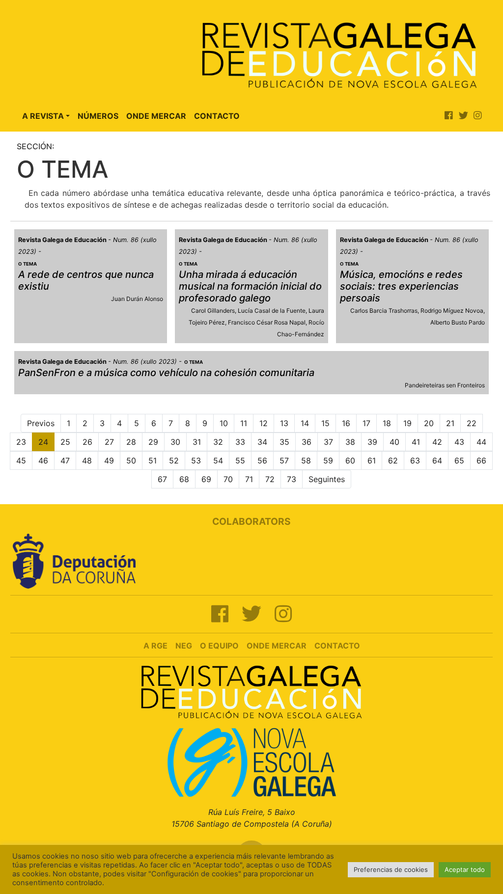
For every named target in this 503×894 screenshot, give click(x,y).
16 (346, 423)
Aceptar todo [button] (465, 869)
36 (306, 442)
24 (43, 442)
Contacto (217, 116)
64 (437, 460)
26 (87, 442)
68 (184, 479)
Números (98, 116)
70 (228, 479)
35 (284, 442)
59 (328, 460)
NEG (183, 645)
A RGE (155, 645)
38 (350, 442)
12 (263, 423)
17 (366, 423)
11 (243, 423)
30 (175, 442)
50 (131, 460)
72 (270, 479)
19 (407, 423)
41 (416, 442)
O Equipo (219, 645)
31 (197, 442)
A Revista (43, 116)
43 (459, 442)
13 (284, 423)
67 (162, 479)
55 (240, 460)
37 (328, 442)
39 (372, 442)
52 (174, 460)
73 (291, 479)
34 (262, 442)
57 (284, 460)
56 (262, 460)
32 (218, 442)
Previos (41, 423)
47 (65, 460)
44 (481, 442)
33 (240, 442)
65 (459, 460)
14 (305, 423)
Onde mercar (277, 645)
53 (196, 460)
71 (249, 479)
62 (393, 460)
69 (206, 479)
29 (153, 442)
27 (109, 442)
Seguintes (326, 479)
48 (87, 460)
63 (415, 460)
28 (131, 442)
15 (325, 423)
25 (65, 442)
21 (450, 423)
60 (350, 460)
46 (43, 460)
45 (21, 460)
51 (152, 460)
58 (306, 460)
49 (109, 460)
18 (387, 423)
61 (371, 460)
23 (21, 442)
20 (429, 423)
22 (471, 423)
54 (218, 460)
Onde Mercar (156, 116)
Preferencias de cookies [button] (391, 869)
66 (481, 460)
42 (437, 442)
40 (394, 442)
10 (224, 423)
